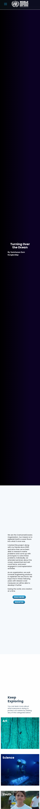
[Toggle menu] (5, 4)
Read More (19, 597)
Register (19, 602)
